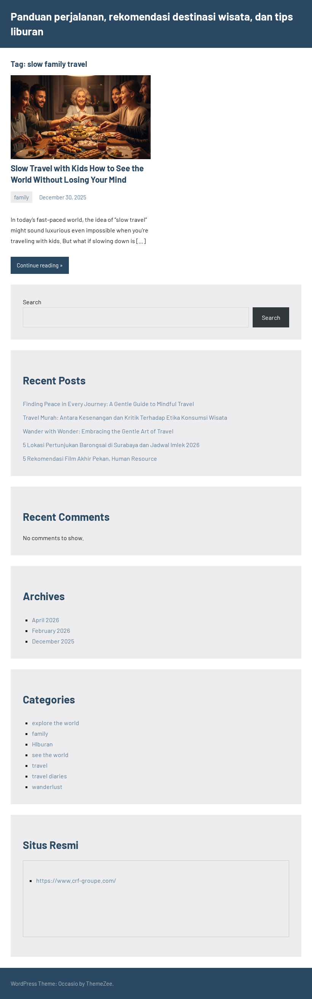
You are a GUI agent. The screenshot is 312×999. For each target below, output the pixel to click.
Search (32, 301)
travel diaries (49, 775)
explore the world (55, 722)
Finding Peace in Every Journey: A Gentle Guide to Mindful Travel (108, 403)
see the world (50, 754)
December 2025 (53, 641)
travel (40, 765)
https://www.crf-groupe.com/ (76, 880)
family (21, 197)
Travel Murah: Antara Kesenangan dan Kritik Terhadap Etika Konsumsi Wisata (125, 417)
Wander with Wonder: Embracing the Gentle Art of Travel (98, 431)
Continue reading (38, 265)
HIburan (42, 744)
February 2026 (51, 630)
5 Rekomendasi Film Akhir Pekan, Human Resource (90, 458)
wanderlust (47, 786)
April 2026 (45, 619)
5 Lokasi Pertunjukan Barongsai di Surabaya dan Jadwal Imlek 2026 (111, 444)
